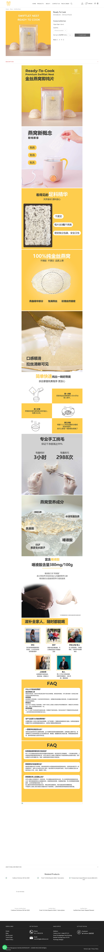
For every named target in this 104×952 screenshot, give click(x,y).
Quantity (55, 27)
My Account (9, 935)
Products (40, 3)
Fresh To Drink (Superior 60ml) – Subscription (52, 910)
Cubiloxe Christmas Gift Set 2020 (20, 910)
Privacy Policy (94, 948)
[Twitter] (58, 39)
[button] (4, 947)
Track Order (65, 3)
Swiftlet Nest (17, 9)
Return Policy (9, 939)
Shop (11, 9)
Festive (16, 908)
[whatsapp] (63, 39)
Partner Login (87, 948)
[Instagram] (97, 3)
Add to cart (83, 35)
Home (34, 3)
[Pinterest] (61, 39)
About (48, 3)
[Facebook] (95, 3)
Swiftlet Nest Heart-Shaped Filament (83, 910)
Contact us (56, 3)
